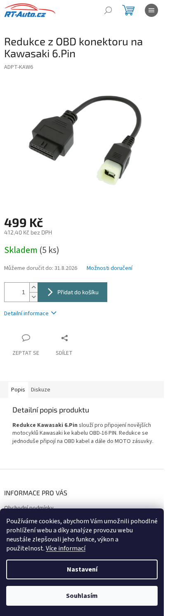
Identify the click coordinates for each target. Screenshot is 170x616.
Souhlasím (82, 595)
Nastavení (82, 569)
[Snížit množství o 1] (33, 297)
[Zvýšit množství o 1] (33, 287)
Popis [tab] (18, 390)
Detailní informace (26, 313)
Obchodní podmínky (29, 508)
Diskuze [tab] (40, 390)
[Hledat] (108, 10)
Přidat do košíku (78, 291)
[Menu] (151, 10)
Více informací (65, 548)
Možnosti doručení (109, 268)
